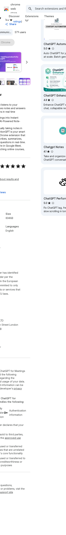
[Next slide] (26, 62)
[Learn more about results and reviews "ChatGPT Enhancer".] (52, 100)
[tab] (14, 16)
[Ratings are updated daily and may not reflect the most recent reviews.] (26, 19)
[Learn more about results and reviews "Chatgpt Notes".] (52, 151)
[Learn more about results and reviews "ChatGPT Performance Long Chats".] (53, 203)
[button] (12, 81)
